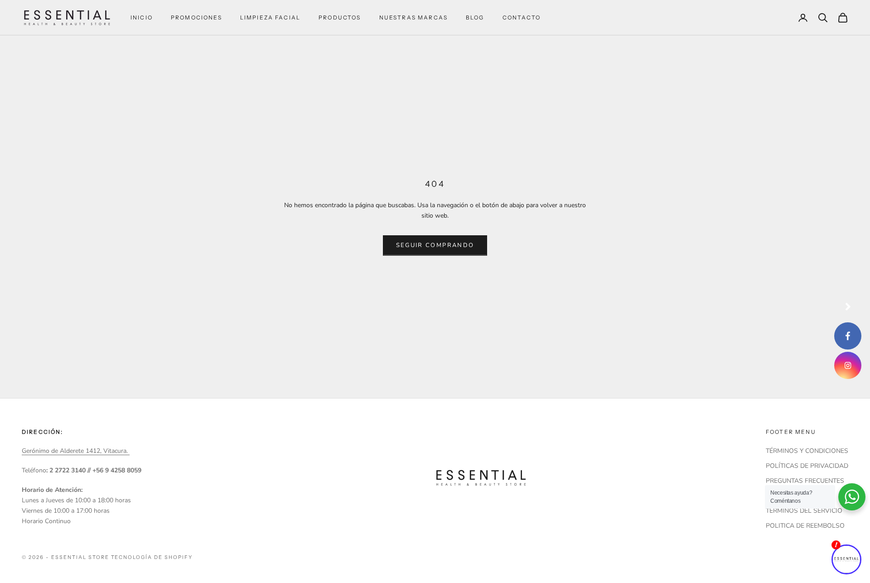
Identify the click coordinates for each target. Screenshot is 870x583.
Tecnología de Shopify (152, 557)
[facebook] (847, 336)
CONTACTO (522, 17)
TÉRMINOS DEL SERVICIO (804, 510)
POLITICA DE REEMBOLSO (805, 525)
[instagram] (847, 365)
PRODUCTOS (340, 17)
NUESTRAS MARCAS (413, 17)
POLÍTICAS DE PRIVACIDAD (807, 466)
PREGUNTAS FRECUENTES (805, 480)
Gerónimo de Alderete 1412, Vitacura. (76, 451)
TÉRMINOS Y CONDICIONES (807, 451)
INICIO (141, 17)
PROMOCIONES (196, 17)
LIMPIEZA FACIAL (270, 17)
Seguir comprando (435, 245)
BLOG (475, 17)
